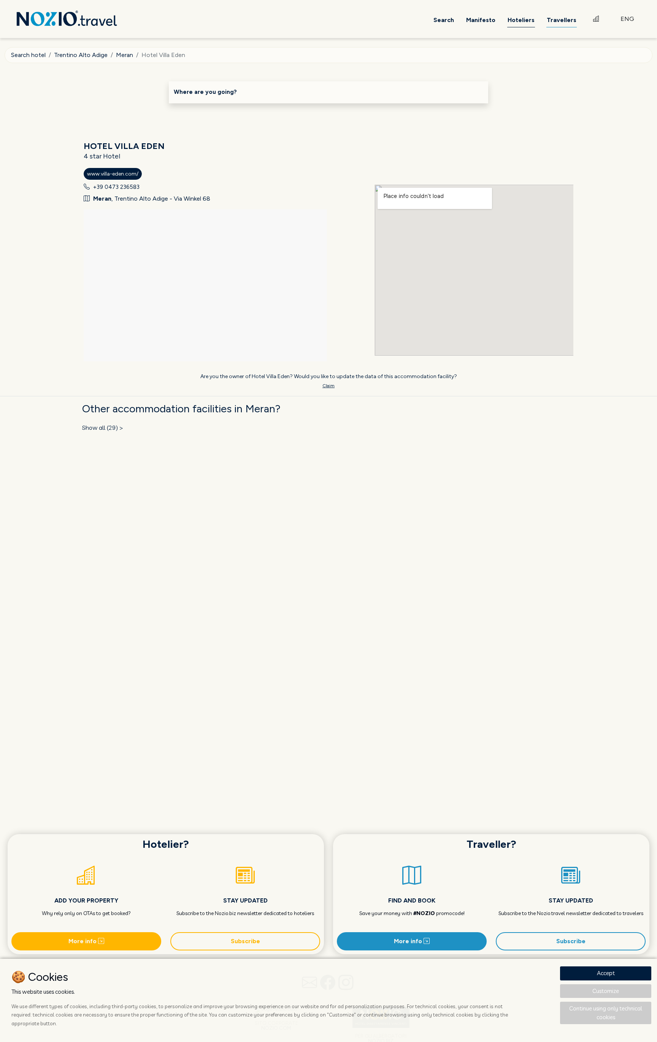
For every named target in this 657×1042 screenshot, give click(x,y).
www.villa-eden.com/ (112, 174)
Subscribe (245, 941)
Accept (606, 973)
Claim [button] (328, 385)
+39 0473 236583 (116, 187)
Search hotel (28, 55)
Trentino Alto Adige (81, 55)
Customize (605, 990)
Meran (124, 55)
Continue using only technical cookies (605, 1013)
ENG (627, 18)
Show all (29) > (102, 427)
